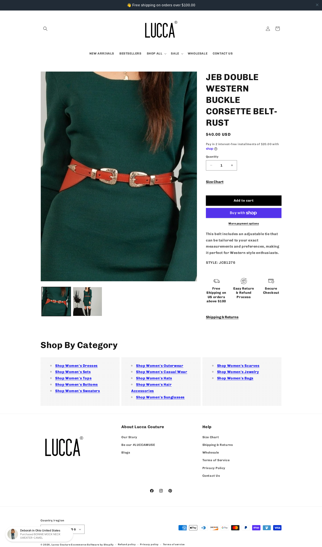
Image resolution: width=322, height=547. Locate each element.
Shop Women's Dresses (76, 366)
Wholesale (210, 452)
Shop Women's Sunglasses (160, 397)
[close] (317, 5)
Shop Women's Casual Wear (161, 372)
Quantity (212, 156)
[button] (45, 28)
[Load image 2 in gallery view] (87, 301)
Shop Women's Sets (73, 372)
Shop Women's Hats (154, 378)
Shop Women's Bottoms (76, 384)
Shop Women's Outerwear (159, 366)
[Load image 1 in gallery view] (56, 301)
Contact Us (211, 476)
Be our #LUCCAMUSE (138, 445)
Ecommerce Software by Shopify (92, 544)
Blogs (125, 452)
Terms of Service (216, 460)
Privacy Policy (213, 468)
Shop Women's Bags (235, 378)
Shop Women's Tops (73, 378)
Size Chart (214, 182)
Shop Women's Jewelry (238, 372)
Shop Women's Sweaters (77, 391)
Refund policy (127, 544)
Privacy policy (149, 544)
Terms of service (174, 544)
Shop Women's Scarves (238, 366)
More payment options (243, 223)
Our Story (129, 437)
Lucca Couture (61, 544)
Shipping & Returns (222, 317)
